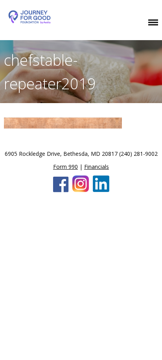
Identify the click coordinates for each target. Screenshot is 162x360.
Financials (96, 166)
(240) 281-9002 (138, 153)
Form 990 (65, 166)
